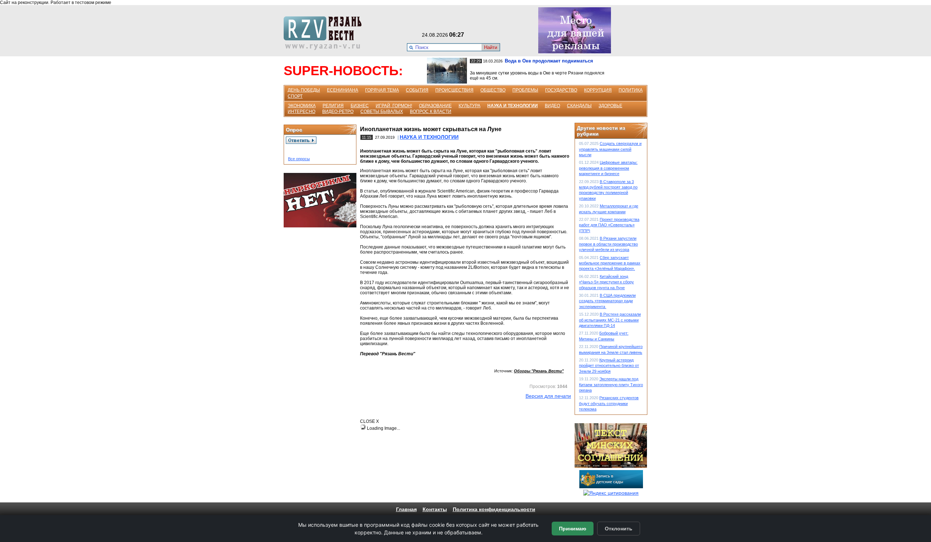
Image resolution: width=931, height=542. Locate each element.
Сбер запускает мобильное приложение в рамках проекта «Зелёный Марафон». (609, 263)
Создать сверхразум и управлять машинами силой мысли (610, 149)
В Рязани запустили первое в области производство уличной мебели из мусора (608, 244)
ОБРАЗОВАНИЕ (435, 105)
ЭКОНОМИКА (302, 105)
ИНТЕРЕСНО (301, 111)
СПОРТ (295, 96)
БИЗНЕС (360, 105)
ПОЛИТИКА (631, 90)
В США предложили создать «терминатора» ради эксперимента (607, 301)
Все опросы (299, 159)
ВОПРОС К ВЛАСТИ (430, 111)
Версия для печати (548, 396)
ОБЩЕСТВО (493, 90)
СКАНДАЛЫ (579, 105)
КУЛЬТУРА (469, 105)
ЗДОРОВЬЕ (610, 105)
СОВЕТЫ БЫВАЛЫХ (381, 111)
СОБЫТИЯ (417, 90)
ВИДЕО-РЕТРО (337, 111)
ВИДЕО (552, 105)
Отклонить (618, 528)
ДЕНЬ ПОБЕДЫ (304, 90)
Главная (406, 509)
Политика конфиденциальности (494, 509)
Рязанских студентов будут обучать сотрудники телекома (609, 403)
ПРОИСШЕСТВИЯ (454, 90)
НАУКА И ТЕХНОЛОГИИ (512, 105)
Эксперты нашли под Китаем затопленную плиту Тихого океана (611, 384)
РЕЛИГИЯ (333, 105)
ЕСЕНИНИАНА (342, 90)
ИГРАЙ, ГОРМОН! (394, 105)
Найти (490, 47)
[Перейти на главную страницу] (325, 48)
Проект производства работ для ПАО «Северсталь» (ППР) (609, 225)
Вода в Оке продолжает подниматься (549, 61)
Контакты (435, 509)
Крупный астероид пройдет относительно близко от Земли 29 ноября (609, 365)
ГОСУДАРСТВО (561, 90)
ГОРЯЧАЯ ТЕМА (382, 90)
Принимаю (572, 528)
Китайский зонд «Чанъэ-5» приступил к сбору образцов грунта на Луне (606, 282)
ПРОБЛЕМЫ (525, 90)
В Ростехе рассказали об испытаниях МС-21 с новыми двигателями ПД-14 (610, 320)
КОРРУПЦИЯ (598, 90)
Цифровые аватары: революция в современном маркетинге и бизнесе (608, 168)
